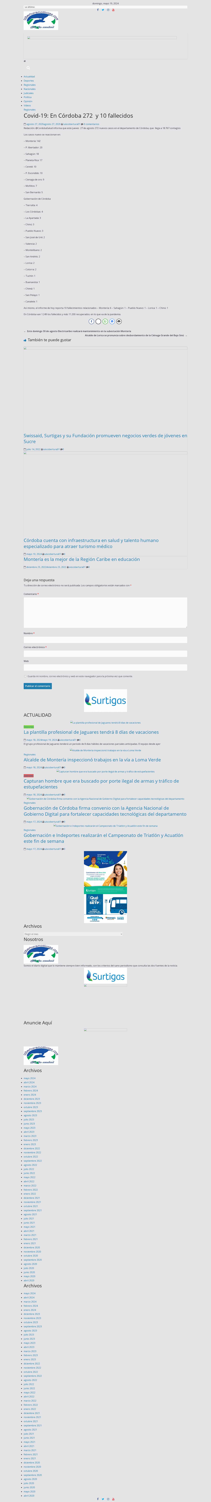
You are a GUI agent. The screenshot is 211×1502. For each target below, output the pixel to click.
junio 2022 (29, 1173)
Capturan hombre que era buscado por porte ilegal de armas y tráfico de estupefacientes (101, 784)
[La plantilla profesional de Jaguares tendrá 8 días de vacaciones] (105, 722)
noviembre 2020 (32, 1251)
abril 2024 (29, 1082)
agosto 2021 (30, 1214)
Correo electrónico (35, 647)
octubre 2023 (31, 1107)
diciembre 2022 (32, 1148)
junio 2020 (29, 1272)
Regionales (30, 84)
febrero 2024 (31, 1090)
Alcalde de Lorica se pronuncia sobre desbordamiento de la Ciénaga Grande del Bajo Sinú (136, 335)
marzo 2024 (30, 1086)
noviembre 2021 (32, 1202)
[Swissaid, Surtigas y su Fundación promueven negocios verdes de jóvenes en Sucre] (105, 348)
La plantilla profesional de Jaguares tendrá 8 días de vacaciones (91, 732)
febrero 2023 (31, 1140)
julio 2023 (29, 1119)
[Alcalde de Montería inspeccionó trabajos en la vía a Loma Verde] (105, 750)
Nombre (29, 633)
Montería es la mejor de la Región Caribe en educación (82, 559)
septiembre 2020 (33, 1259)
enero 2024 (30, 1094)
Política (27, 97)
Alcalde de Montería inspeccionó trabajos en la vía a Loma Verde (92, 760)
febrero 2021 (31, 1239)
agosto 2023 (30, 1115)
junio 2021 (29, 1222)
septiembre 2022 (33, 1160)
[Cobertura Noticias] (25, 61)
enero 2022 (30, 1193)
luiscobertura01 (72, 124)
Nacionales (30, 89)
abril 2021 (29, 1231)
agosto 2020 (30, 1264)
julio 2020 (29, 1268)
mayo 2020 (29, 1276)
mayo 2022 (29, 1177)
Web (26, 661)
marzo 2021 (30, 1235)
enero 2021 (30, 1243)
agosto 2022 (30, 1165)
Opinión (28, 101)
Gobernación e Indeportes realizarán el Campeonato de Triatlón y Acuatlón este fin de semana (103, 838)
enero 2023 (30, 1144)
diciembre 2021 (32, 1197)
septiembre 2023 (33, 1111)
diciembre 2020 (32, 1247)
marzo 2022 (30, 1185)
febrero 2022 (31, 1189)
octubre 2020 (31, 1255)
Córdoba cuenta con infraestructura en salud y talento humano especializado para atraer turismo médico (91, 543)
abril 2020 (29, 1280)
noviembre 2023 (32, 1103)
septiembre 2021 (33, 1210)
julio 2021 (29, 1218)
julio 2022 (29, 1169)
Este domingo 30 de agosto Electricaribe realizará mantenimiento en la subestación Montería (77, 331)
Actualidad (29, 76)
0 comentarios (91, 124)
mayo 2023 (29, 1127)
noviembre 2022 (32, 1152)
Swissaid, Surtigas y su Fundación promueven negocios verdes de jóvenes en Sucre (105, 438)
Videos (27, 105)
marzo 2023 (30, 1136)
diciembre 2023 (32, 1098)
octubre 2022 (31, 1156)
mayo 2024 (29, 1078)
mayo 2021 (29, 1226)
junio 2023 (29, 1123)
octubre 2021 (31, 1206)
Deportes (29, 80)
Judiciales (29, 93)
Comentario (31, 594)
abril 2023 (29, 1131)
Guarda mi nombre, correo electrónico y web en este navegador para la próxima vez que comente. (80, 676)
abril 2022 (29, 1181)
